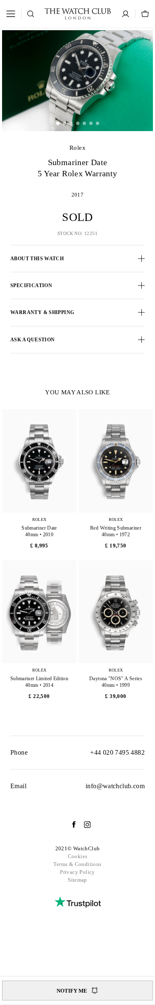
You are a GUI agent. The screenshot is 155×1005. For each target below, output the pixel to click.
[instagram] (83, 824)
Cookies (78, 856)
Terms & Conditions (77, 864)
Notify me (72, 991)
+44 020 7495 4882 (117, 752)
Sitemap (77, 880)
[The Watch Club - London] (78, 13)
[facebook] (70, 824)
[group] (77, 80)
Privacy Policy (77, 872)
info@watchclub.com (115, 785)
